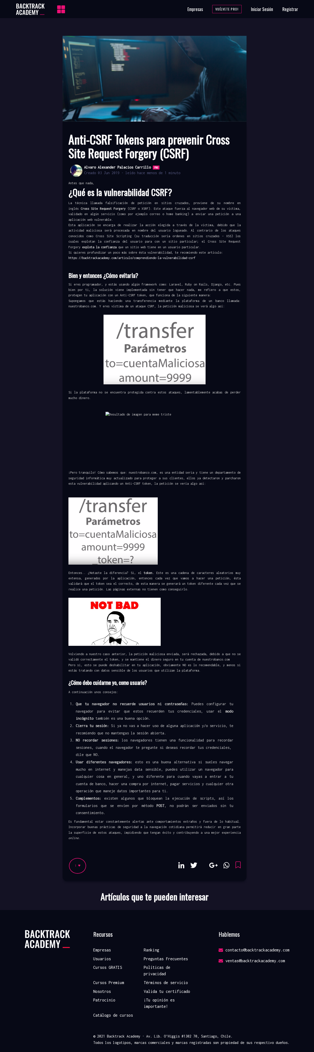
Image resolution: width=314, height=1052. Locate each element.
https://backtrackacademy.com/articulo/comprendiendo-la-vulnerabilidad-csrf (132, 258)
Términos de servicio (166, 982)
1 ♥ (77, 866)
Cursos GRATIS (107, 967)
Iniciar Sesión (262, 9)
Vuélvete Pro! (227, 9)
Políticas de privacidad (157, 970)
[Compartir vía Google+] (213, 865)
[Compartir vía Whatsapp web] (226, 865)
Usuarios (102, 959)
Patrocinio (104, 1000)
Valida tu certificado (167, 991)
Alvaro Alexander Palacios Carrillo (117, 167)
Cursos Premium (108, 982)
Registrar (290, 9)
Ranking (151, 950)
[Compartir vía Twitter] (193, 865)
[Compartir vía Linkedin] (181, 865)
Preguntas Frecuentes (166, 959)
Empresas (195, 9)
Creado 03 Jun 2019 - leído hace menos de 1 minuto (132, 173)
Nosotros (102, 991)
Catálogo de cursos (113, 1015)
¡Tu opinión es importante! (159, 1003)
